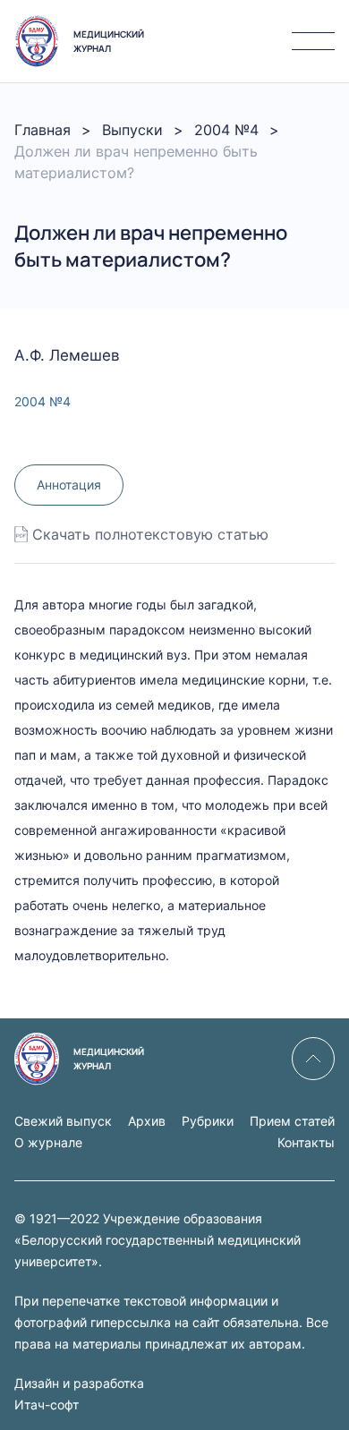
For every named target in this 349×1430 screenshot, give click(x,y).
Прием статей (292, 1120)
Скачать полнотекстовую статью (150, 534)
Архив (147, 1120)
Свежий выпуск (63, 1120)
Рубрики (208, 1120)
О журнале (48, 1142)
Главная (42, 130)
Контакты (306, 1142)
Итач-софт (46, 1404)
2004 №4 (226, 130)
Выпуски (132, 130)
